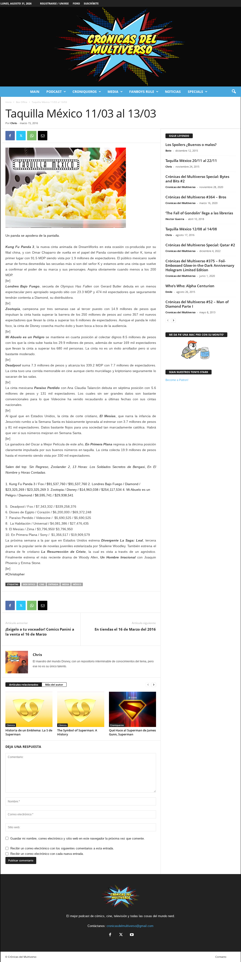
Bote (168, 150)
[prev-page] (148, 684)
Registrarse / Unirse (54, 3)
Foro (76, 3)
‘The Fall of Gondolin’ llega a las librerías (199, 213)
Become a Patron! (176, 380)
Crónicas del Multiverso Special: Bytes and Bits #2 (197, 178)
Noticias (173, 91)
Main (34, 91)
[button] (234, 91)
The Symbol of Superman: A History (77, 732)
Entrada (53, 584)
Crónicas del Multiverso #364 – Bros (195, 197)
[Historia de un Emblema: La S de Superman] (28, 709)
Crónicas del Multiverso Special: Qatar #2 (200, 245)
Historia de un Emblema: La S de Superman (28, 732)
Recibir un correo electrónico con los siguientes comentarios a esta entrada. (62, 848)
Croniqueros (84, 91)
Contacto (220, 956)
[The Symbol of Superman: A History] (80, 709)
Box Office (21, 102)
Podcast (54, 91)
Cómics (11, 725)
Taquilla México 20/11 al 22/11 (191, 160)
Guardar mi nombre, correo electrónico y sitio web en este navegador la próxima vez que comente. (77, 838)
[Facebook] (10, 135)
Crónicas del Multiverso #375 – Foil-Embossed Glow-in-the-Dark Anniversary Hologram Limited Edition (199, 265)
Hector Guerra (174, 219)
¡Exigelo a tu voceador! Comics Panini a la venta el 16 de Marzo (39, 631)
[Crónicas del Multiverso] (120, 46)
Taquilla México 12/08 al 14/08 (191, 229)
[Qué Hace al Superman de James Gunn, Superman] (132, 709)
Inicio (8, 102)
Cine (41, 584)
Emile (169, 292)
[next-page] (153, 684)
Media (113, 91)
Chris (13, 123)
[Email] (42, 135)
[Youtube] (131, 935)
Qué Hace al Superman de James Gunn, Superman (132, 732)
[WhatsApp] (31, 135)
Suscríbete (91, 3)
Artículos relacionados (23, 684)
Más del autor (54, 684)
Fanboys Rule (141, 91)
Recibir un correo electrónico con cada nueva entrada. (47, 854)
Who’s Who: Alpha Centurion (189, 285)
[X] (21, 135)
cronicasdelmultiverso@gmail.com (130, 926)
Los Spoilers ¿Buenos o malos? (191, 144)
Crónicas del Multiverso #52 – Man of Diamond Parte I (197, 304)
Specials (195, 91)
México (77, 584)
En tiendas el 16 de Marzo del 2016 (125, 629)
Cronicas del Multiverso (180, 187)
